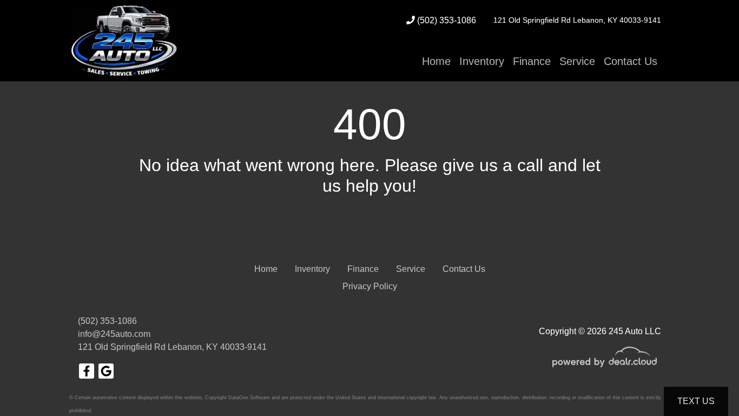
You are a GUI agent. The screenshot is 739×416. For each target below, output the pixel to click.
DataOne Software (249, 397)
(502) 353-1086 (445, 20)
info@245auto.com (114, 334)
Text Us (696, 401)
